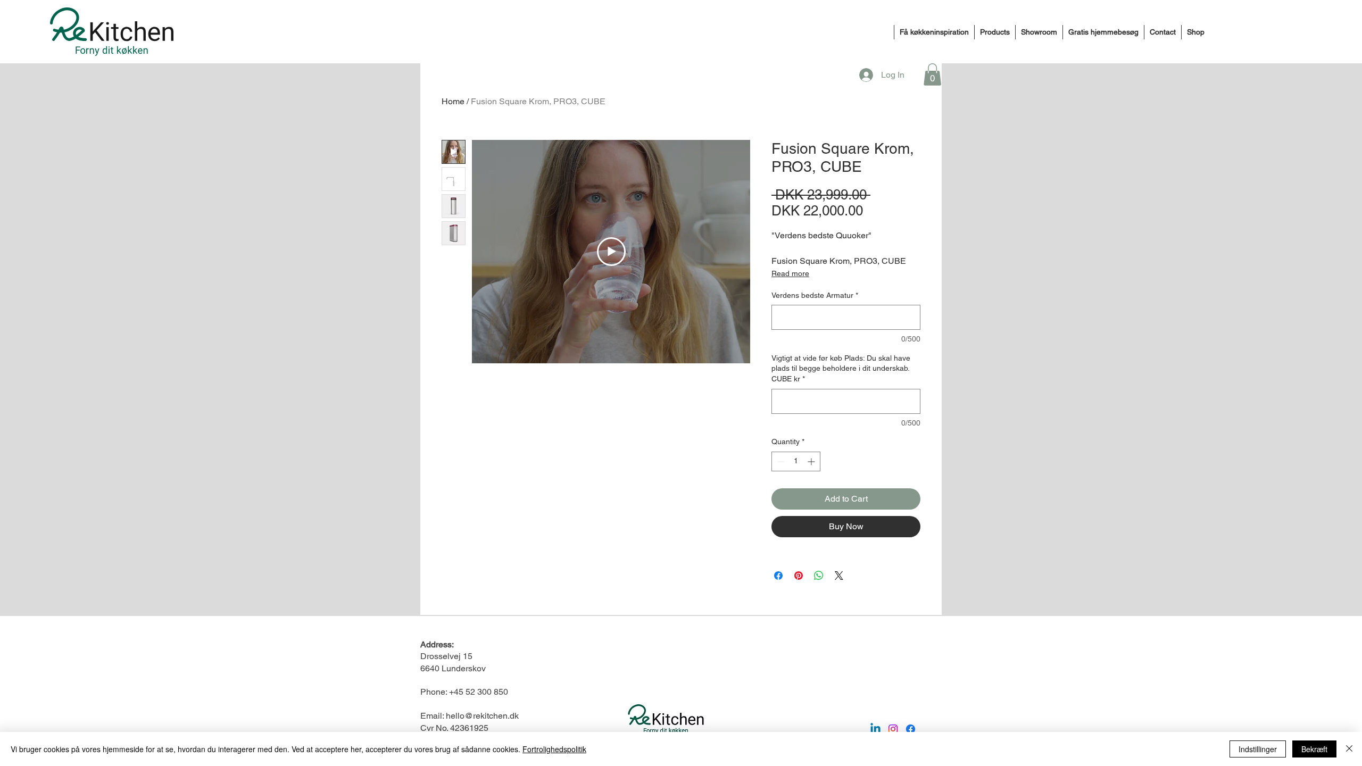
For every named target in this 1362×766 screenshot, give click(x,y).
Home (453, 101)
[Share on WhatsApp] (818, 575)
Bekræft (1314, 749)
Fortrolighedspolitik (554, 749)
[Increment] (812, 461)
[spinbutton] (795, 461)
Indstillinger (1258, 749)
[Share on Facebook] (778, 575)
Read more (790, 273)
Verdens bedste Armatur (814, 295)
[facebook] (910, 729)
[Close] (1349, 748)
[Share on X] (839, 575)
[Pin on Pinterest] (798, 575)
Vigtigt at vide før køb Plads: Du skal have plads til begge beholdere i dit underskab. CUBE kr (840, 368)
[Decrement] (779, 461)
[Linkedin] (875, 729)
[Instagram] (893, 729)
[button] (932, 74)
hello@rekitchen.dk (482, 716)
